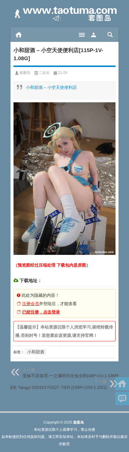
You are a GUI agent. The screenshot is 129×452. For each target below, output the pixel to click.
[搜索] (110, 35)
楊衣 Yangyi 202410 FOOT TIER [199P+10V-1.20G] (57, 387)
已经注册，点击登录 (41, 312)
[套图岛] (64, 14)
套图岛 (25, 73)
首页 (18, 35)
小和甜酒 (35, 351)
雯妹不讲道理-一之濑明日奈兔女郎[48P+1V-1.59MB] (71, 375)
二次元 (44, 73)
